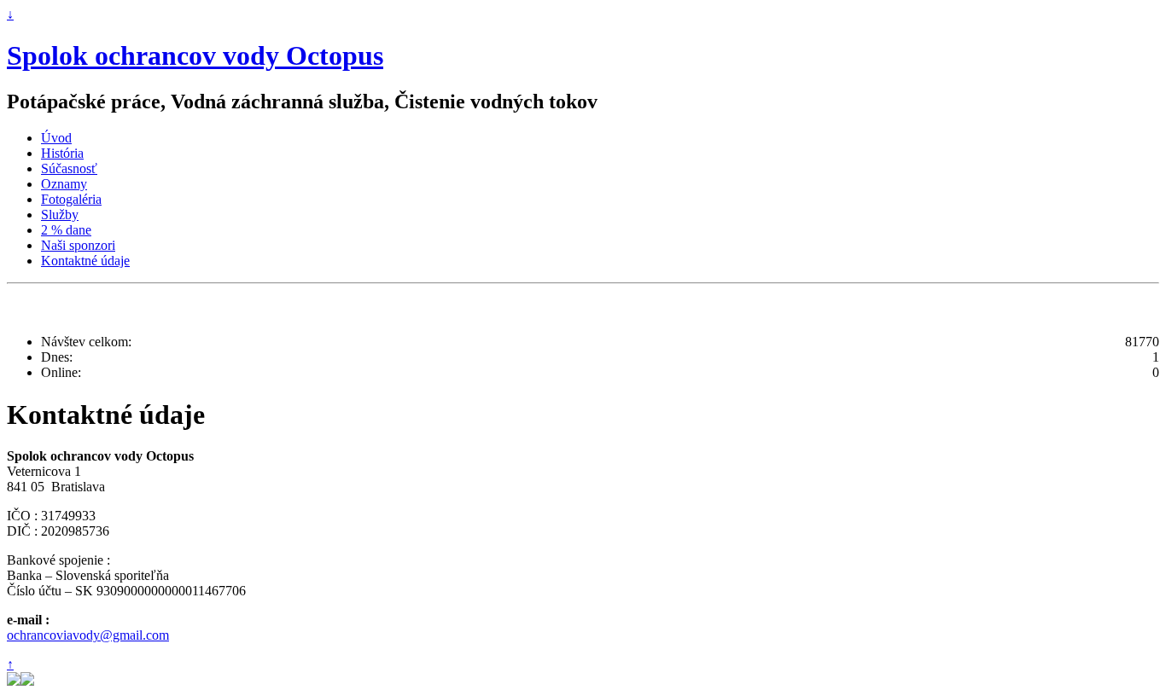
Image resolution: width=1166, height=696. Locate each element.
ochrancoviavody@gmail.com (88, 635)
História (62, 153)
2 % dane (66, 230)
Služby (60, 214)
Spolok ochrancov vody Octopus (195, 55)
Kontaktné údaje (85, 260)
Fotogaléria (71, 199)
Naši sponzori (78, 245)
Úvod (56, 137)
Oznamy (64, 184)
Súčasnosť (69, 168)
